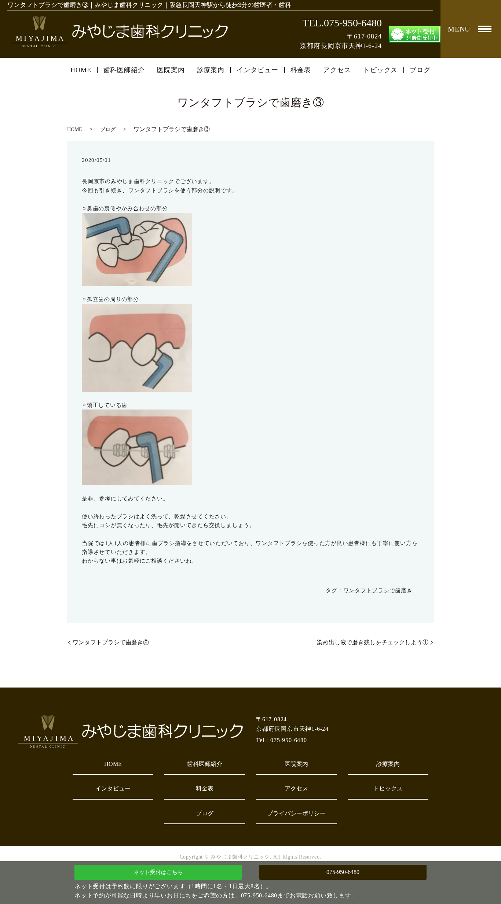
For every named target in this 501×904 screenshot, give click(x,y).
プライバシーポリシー (296, 813)
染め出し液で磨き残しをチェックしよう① (372, 642)
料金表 (300, 70)
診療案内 (211, 70)
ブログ (420, 70)
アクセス (337, 70)
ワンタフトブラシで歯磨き (378, 590)
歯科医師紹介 (124, 70)
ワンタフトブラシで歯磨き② (111, 642)
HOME (80, 70)
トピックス (380, 70)
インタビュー (257, 70)
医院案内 (171, 70)
